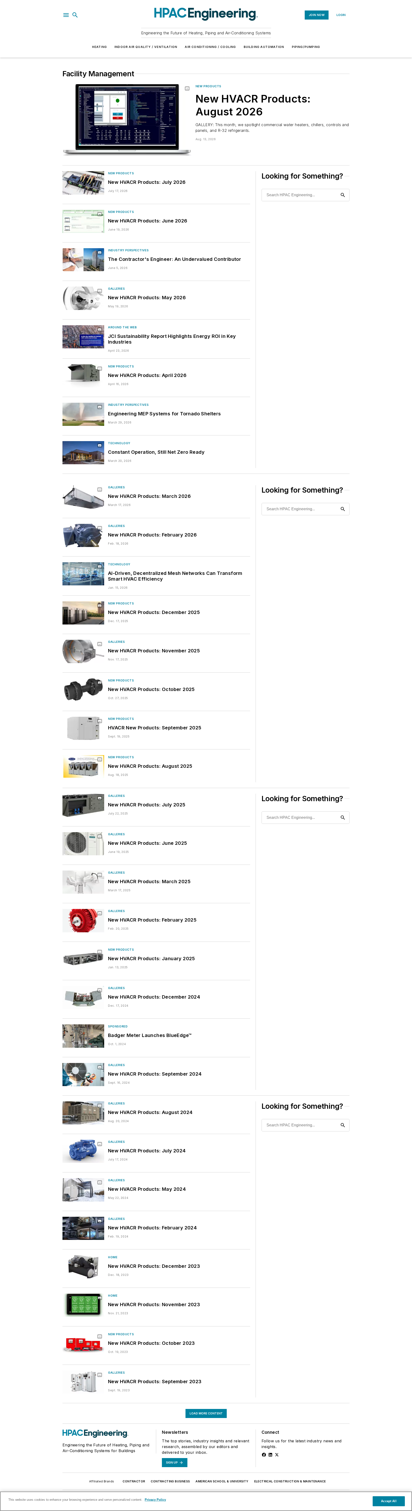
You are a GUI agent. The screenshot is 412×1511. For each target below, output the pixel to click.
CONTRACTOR (134, 1481)
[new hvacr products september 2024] (83, 1074)
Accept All (388, 1501)
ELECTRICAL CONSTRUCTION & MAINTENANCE (290, 1481)
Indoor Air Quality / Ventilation (145, 47)
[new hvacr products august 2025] (83, 766)
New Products (208, 86)
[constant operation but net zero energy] (83, 452)
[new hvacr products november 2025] (83, 651)
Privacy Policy (155, 1499)
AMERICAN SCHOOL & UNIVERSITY (222, 1481)
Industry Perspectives (128, 250)
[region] (206, 1501)
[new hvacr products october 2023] (83, 1343)
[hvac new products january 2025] (83, 959)
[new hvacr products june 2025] (83, 843)
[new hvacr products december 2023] (83, 1266)
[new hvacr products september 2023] (83, 1382)
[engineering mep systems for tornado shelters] (83, 414)
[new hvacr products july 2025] (83, 805)
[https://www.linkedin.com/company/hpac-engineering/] (270, 1454)
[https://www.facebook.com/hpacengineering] (264, 1454)
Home (112, 1257)
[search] (75, 15)
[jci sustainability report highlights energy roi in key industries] (83, 336)
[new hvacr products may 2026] (83, 298)
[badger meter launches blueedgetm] (83, 1035)
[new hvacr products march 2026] (83, 496)
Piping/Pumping (306, 47)
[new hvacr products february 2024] (83, 1228)
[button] (66, 15)
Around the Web (122, 327)
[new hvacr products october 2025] (83, 689)
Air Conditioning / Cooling (210, 47)
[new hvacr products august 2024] (83, 1112)
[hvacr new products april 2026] (83, 375)
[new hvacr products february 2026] (83, 535)
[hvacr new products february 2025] (83, 920)
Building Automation (264, 47)
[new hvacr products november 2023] (83, 1305)
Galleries (116, 288)
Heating (99, 47)
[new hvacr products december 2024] (83, 997)
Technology (119, 443)
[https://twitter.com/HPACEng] (276, 1454)
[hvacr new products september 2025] (83, 728)
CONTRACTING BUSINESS (170, 1481)
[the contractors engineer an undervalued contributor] (83, 259)
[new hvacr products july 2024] (83, 1151)
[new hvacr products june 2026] (83, 221)
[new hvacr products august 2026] (127, 120)
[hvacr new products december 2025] (83, 612)
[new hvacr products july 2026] (83, 182)
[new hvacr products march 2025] (83, 882)
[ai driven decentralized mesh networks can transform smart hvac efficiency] (83, 573)
